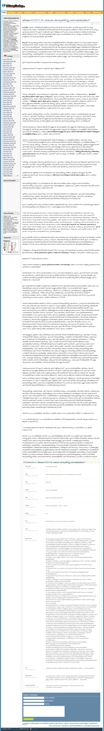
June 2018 (6, 75)
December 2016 (8, 92)
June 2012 (6, 171)
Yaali (26, 497)
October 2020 (7, 69)
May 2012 (6, 174)
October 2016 (7, 94)
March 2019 (7, 71)
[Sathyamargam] (13, 7)
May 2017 (6, 84)
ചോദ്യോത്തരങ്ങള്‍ (40, 12)
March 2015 (7, 118)
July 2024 (6, 63)
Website (47, 704)
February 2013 (8, 159)
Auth (26, 474)
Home (4, 12)
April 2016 (6, 104)
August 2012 (7, 167)
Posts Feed (35, 728)
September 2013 (8, 147)
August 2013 (7, 149)
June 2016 (6, 100)
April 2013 (6, 155)
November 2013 (8, 143)
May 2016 (6, 102)
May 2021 (6, 65)
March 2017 (7, 86)
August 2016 (7, 98)
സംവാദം (88, 12)
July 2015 (6, 110)
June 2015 (6, 112)
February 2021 (8, 67)
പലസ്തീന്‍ (50, 12)
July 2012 (6, 169)
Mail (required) (49, 701)
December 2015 (8, 106)
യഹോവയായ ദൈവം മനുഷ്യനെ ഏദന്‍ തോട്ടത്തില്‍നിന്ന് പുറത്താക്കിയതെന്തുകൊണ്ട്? (74, 726)
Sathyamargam (15, 728)
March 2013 (7, 157)
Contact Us (97, 12)
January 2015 (7, 120)
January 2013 (7, 161)
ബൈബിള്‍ (70, 12)
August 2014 (7, 127)
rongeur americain (30, 685)
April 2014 (6, 133)
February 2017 (8, 88)
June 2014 (6, 129)
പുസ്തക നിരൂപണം (60, 12)
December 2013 (8, 141)
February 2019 (8, 73)
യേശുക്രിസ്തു (79, 12)
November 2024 (8, 61)
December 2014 (8, 122)
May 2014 (6, 131)
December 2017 (8, 77)
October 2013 (7, 145)
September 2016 (8, 96)
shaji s (27, 513)
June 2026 (6, 59)
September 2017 (8, 82)
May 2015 (6, 114)
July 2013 (6, 151)
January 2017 (7, 90)
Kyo (26, 521)
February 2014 (8, 137)
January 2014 (7, 139)
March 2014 (7, 135)
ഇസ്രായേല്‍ (11, 12)
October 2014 (7, 124)
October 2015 (7, 108)
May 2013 (6, 153)
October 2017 (7, 80)
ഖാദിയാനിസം (28, 12)
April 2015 (6, 116)
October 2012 (7, 165)
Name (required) (50, 698)
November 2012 (8, 163)
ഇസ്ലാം (19, 12)
